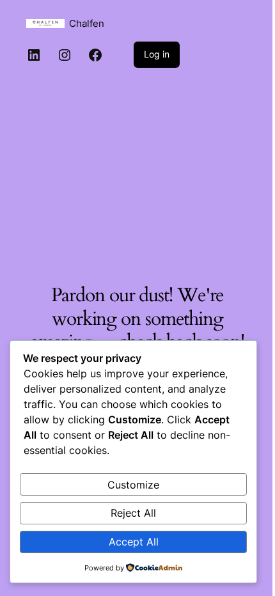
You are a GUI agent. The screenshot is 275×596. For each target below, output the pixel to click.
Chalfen (86, 23)
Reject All (133, 512)
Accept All (134, 541)
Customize (133, 484)
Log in (156, 54)
